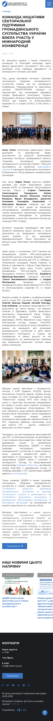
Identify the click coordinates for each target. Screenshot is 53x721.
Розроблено (8, 710)
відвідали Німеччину (27, 465)
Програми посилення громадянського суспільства (15, 575)
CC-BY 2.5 (14, 704)
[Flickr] (24, 685)
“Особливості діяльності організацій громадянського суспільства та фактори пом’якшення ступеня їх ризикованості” (26, 491)
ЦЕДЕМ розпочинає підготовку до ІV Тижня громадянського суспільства (15, 602)
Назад (7, 11)
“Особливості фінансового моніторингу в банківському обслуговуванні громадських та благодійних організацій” (26, 500)
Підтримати (12, 675)
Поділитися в (13, 546)
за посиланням (18, 473)
